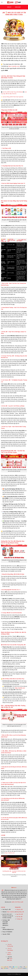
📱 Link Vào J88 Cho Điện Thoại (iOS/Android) (12, 92)
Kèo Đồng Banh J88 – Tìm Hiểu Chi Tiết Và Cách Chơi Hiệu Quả (14, 872)
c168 (15, 902)
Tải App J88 (19, 919)
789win (19, 902)
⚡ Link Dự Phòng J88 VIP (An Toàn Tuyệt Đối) (12, 96)
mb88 (12, 902)
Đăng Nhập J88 (20, 911)
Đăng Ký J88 (19, 909)
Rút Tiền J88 (19, 916)
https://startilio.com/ (14, 66)
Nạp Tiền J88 (19, 914)
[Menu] (2, 2)
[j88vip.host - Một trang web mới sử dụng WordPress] (14, 2)
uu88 (22, 902)
